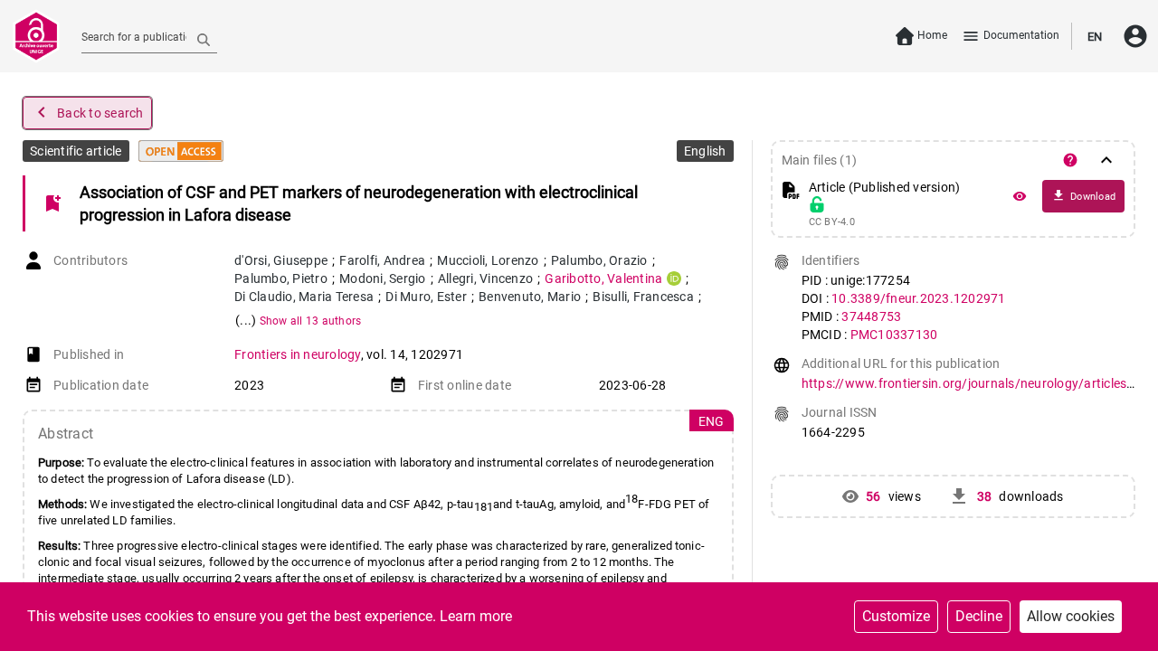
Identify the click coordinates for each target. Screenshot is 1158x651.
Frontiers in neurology (297, 354)
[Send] (203, 38)
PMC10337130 (894, 334)
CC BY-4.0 (832, 222)
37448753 (871, 316)
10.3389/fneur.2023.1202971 (918, 298)
